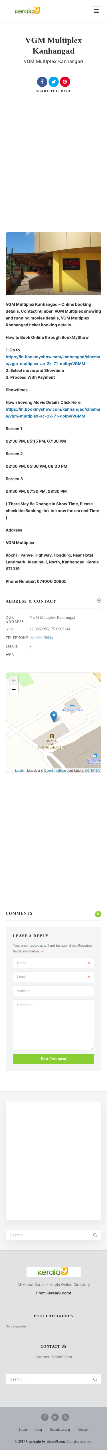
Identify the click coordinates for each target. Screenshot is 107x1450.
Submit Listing (60, 1429)
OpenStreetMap (55, 770)
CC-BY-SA (92, 770)
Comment (26, 1005)
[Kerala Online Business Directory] (28, 11)
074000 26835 (41, 638)
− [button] (14, 689)
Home (23, 1429)
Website (23, 991)
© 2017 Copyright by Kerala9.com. (40, 1441)
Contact (83, 1429)
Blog (38, 1429)
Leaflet (20, 770)
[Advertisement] (53, 167)
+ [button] (14, 680)
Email (21, 977)
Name (22, 963)
